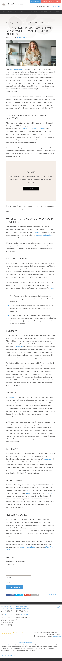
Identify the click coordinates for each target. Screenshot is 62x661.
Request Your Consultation (50, 1)
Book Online (34, 1)
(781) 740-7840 (9, 614)
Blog (51, 11)
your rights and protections (25, 642)
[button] (27, 595)
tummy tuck (12, 397)
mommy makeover (17, 69)
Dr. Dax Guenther (22, 37)
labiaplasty (47, 459)
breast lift (19, 346)
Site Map (3, 655)
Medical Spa (23, 11)
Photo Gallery (34, 11)
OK (31, 188)
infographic (36, 232)
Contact (57, 11)
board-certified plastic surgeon (34, 128)
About (3, 11)
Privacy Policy (12, 655)
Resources (44, 11)
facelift (29, 490)
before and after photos (44, 235)
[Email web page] (37, 595)
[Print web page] (33, 595)
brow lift (29, 493)
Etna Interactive (57, 636)
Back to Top (51, 594)
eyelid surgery (50, 493)
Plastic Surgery (12, 11)
